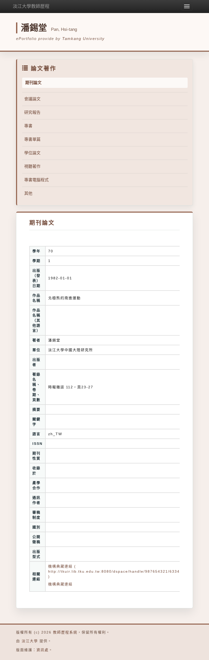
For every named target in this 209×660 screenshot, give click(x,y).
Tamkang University (83, 38)
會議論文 (32, 99)
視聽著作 (32, 166)
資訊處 (42, 650)
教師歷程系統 (65, 632)
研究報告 (32, 112)
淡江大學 (30, 641)
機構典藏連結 (60, 584)
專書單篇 (32, 139)
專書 (28, 126)
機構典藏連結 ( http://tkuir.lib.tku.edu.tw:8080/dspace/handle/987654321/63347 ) (115, 571)
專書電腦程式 (36, 180)
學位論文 (32, 153)
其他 (28, 193)
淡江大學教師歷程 (31, 6)
